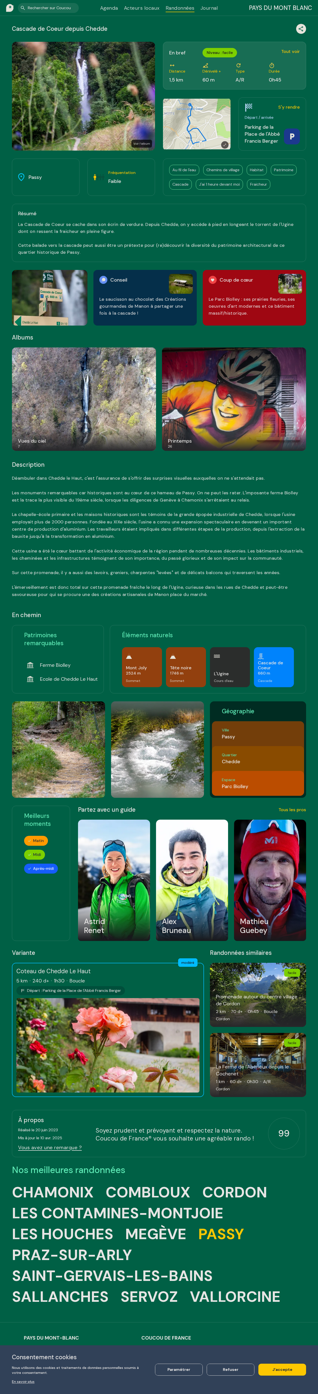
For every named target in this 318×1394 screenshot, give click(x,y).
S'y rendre (289, 107)
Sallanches (60, 1296)
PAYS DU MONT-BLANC (51, 1338)
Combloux (148, 1192)
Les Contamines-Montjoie (117, 1213)
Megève (155, 1234)
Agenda (109, 8)
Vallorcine (235, 1296)
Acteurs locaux (142, 8)
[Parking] (292, 136)
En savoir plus (23, 1381)
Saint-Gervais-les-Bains (112, 1275)
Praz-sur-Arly (72, 1255)
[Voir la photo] (49, 297)
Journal (209, 8)
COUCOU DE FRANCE (166, 1338)
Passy (221, 1234)
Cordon (234, 1192)
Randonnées (180, 8)
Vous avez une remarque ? (50, 1147)
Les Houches (62, 1234)
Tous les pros (292, 810)
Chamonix (53, 1192)
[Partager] (301, 29)
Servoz (149, 1296)
